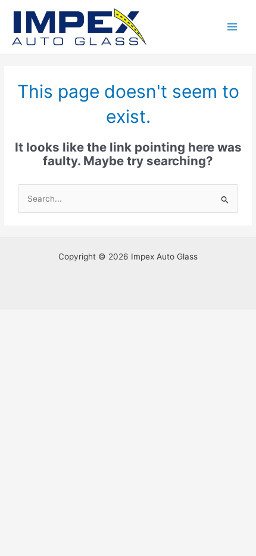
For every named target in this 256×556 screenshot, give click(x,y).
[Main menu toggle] (232, 27)
